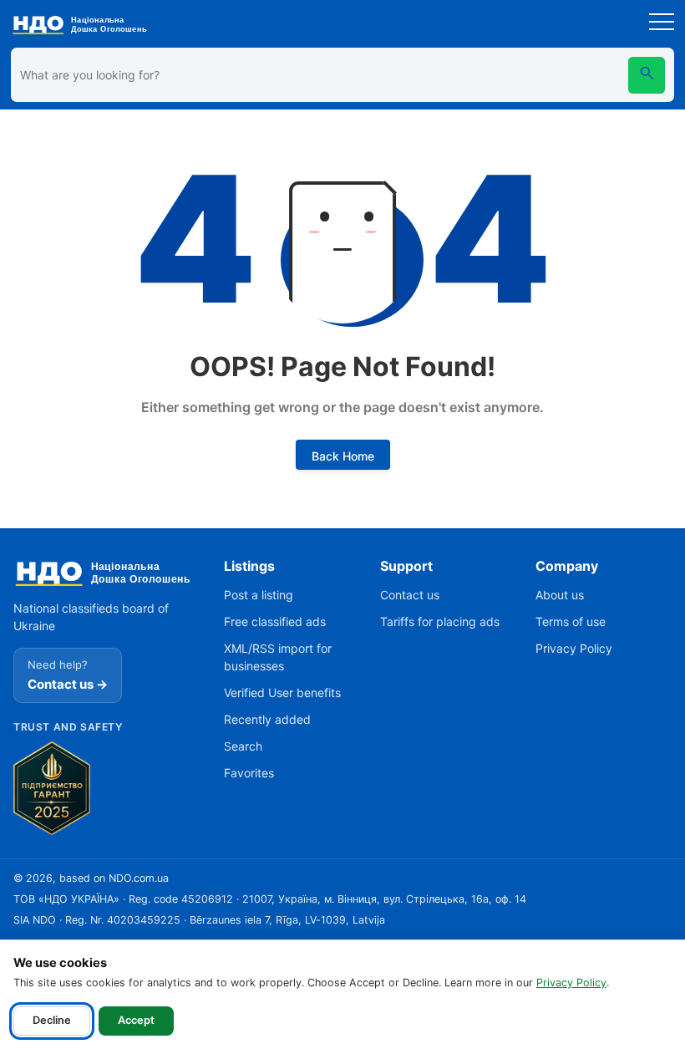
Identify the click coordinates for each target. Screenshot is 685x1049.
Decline (52, 1020)
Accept (136, 1020)
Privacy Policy (571, 982)
